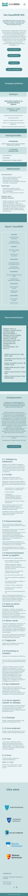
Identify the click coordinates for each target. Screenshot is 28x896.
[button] (24, 4)
